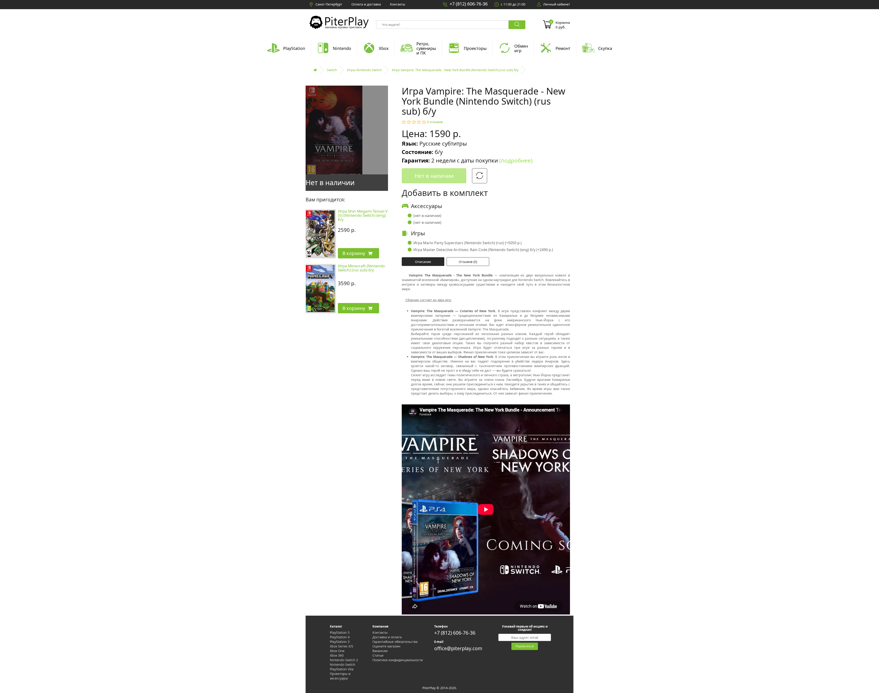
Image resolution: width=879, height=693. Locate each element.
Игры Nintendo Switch (364, 70)
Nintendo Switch (342, 664)
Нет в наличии (434, 175)
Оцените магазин (386, 646)
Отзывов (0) (468, 262)
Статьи (377, 655)
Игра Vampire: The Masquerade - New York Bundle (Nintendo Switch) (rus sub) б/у (455, 70)
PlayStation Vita (341, 669)
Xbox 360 (337, 655)
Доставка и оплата (387, 637)
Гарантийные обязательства (395, 641)
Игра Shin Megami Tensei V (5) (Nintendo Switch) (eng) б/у (363, 215)
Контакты (380, 632)
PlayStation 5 (340, 632)
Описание (423, 262)
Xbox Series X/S (341, 646)
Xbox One (337, 651)
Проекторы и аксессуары (340, 675)
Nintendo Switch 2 (344, 660)
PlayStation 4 (340, 637)
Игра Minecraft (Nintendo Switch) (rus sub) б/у (361, 268)
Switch (332, 70)
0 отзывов (435, 122)
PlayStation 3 (340, 641)
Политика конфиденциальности (397, 660)
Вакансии (380, 651)
